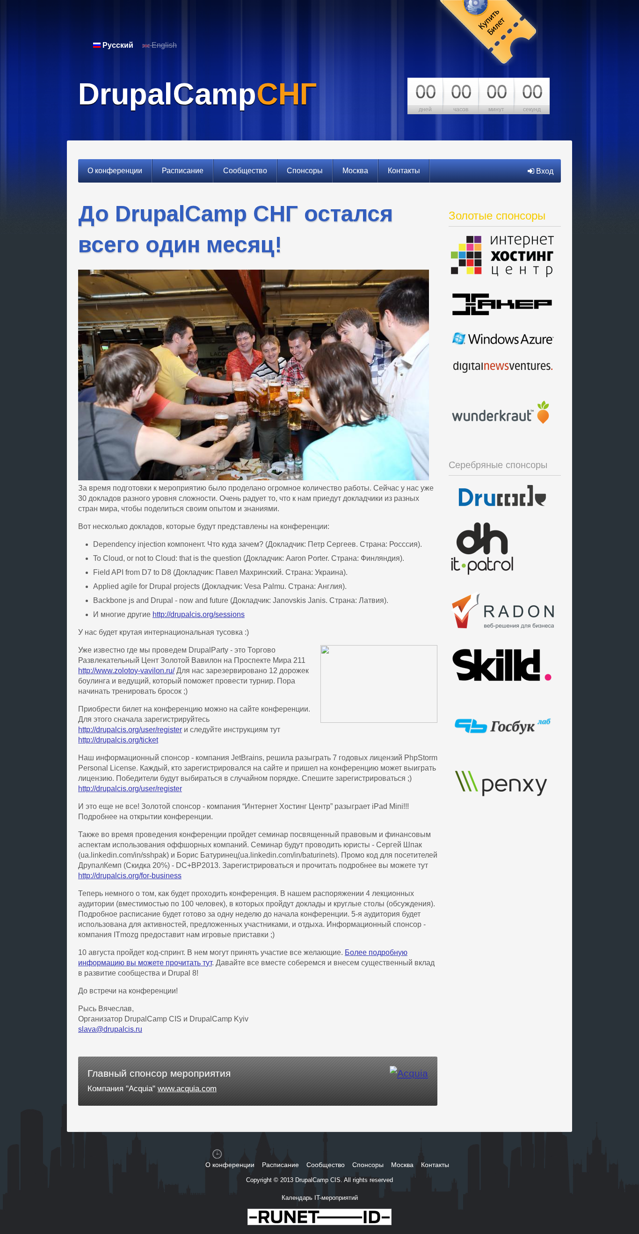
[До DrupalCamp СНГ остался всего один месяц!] (253, 478)
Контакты (404, 171)
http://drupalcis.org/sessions (198, 614)
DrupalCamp (197, 94)
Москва (355, 171)
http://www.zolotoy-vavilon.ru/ (126, 671)
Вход (543, 171)
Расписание (182, 171)
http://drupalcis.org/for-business (130, 876)
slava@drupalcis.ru (110, 1029)
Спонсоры (305, 171)
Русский (117, 45)
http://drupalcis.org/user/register (130, 730)
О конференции (114, 171)
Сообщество (245, 171)
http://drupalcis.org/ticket (118, 740)
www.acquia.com (187, 1088)
